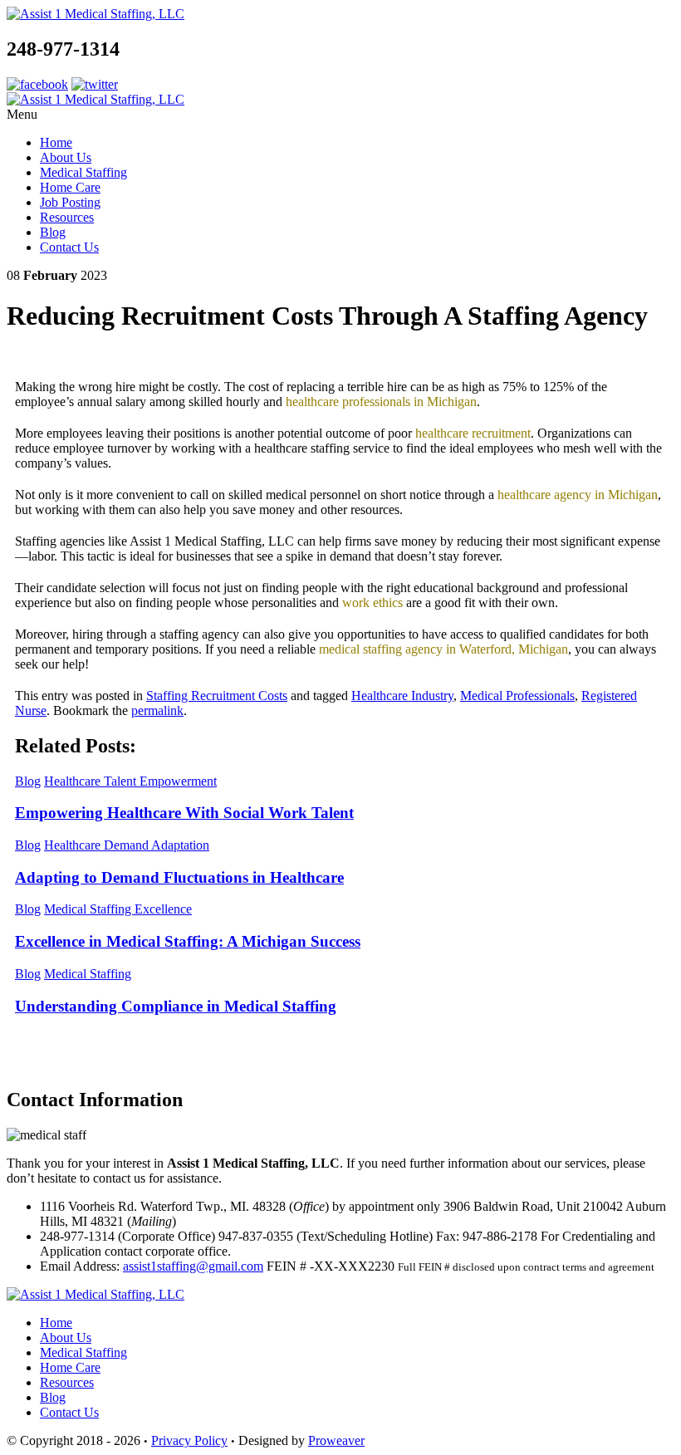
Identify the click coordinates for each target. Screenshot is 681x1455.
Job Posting (70, 202)
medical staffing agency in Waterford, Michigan (443, 649)
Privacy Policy (189, 1440)
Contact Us (69, 247)
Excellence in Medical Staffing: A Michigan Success (187, 941)
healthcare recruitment (473, 433)
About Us (65, 157)
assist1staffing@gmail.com (193, 1266)
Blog (53, 232)
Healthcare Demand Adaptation (126, 845)
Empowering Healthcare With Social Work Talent (184, 812)
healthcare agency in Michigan (577, 494)
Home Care (70, 187)
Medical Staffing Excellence (118, 909)
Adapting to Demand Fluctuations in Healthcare (179, 877)
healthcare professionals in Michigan (381, 401)
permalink (157, 710)
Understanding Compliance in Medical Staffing (175, 1006)
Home (56, 142)
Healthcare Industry (402, 695)
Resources (67, 217)
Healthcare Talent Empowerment (130, 781)
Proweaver (336, 1440)
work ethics (372, 602)
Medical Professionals (517, 695)
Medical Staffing (83, 172)
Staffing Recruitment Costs (216, 695)
